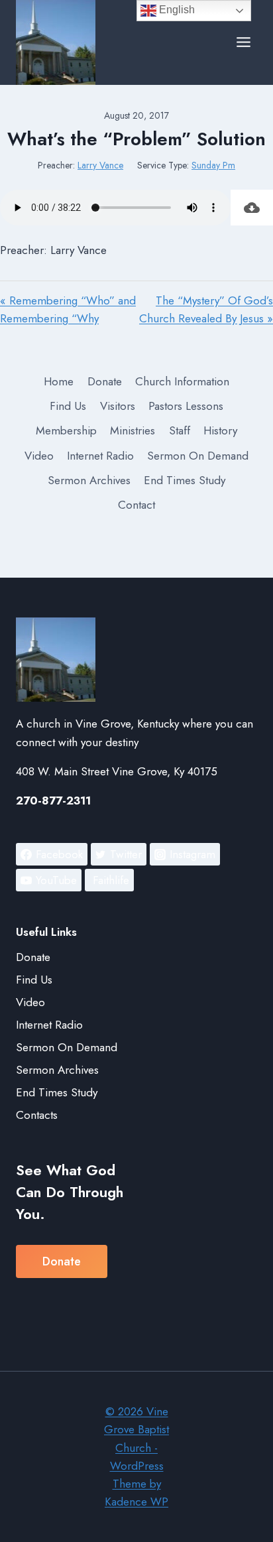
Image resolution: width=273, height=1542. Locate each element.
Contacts (37, 1115)
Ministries (132, 430)
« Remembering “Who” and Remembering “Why (68, 309)
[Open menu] (243, 42)
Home (59, 381)
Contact (136, 505)
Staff (179, 430)
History (220, 430)
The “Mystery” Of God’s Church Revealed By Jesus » (206, 309)
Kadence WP (136, 1502)
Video (39, 456)
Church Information (182, 381)
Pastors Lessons (185, 406)
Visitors (117, 406)
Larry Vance (100, 165)
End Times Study (184, 480)
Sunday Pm (213, 165)
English (175, 9)
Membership (66, 430)
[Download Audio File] (252, 207)
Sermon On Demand (197, 456)
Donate (104, 381)
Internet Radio (100, 456)
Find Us (68, 406)
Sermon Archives (89, 480)
